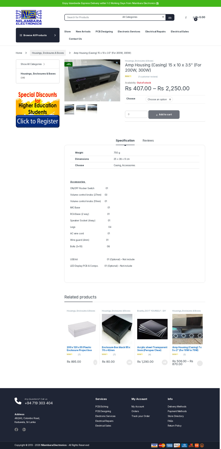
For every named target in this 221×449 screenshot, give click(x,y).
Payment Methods (177, 411)
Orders (135, 411)
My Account (138, 406)
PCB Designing (104, 31)
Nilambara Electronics (54, 445)
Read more (129, 362)
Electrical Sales (180, 31)
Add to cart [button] (95, 362)
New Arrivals (83, 31)
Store (67, 31)
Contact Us (75, 38)
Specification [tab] (125, 140)
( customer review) (148, 76)
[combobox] (92, 17)
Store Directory (176, 416)
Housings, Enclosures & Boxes (48, 52)
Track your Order (141, 416)
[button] (117, 63)
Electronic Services (129, 31)
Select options (199, 363)
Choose (130, 98)
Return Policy (175, 425)
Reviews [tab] (148, 140)
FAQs (170, 421)
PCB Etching (101, 406)
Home (19, 52)
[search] (170, 17)
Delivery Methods (177, 406)
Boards (140, 311)
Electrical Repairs (155, 31)
